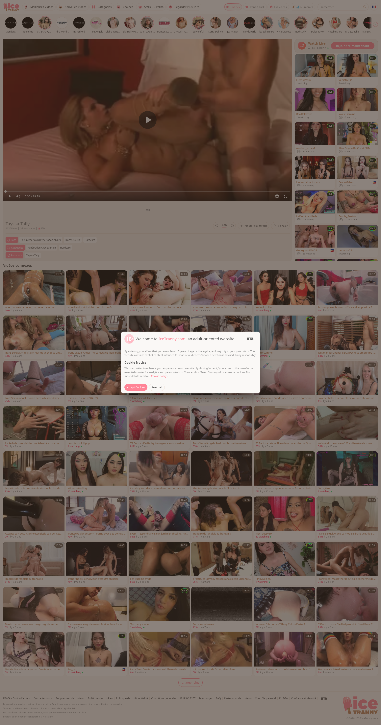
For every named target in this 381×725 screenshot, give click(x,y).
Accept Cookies (136, 387)
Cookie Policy (159, 376)
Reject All (157, 387)
